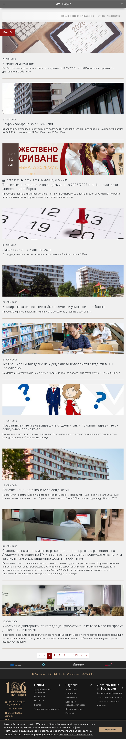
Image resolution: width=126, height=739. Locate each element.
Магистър (39, 701)
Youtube (89, 674)
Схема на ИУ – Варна (108, 701)
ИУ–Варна (63, 4)
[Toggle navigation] (4, 4)
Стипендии (71, 694)
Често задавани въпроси (110, 697)
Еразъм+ (69, 713)
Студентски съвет (74, 709)
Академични (88, 16)
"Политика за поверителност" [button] (76, 734)
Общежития (71, 698)
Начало (65, 16)
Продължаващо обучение (47, 709)
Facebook (39, 674)
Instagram (74, 674)
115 (75, 655)
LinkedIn (60, 674)
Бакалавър (39, 696)
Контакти (101, 705)
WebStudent (71, 689)
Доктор (37, 705)
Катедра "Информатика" (109, 16)
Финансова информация (109, 693)
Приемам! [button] (110, 729)
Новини (75, 16)
